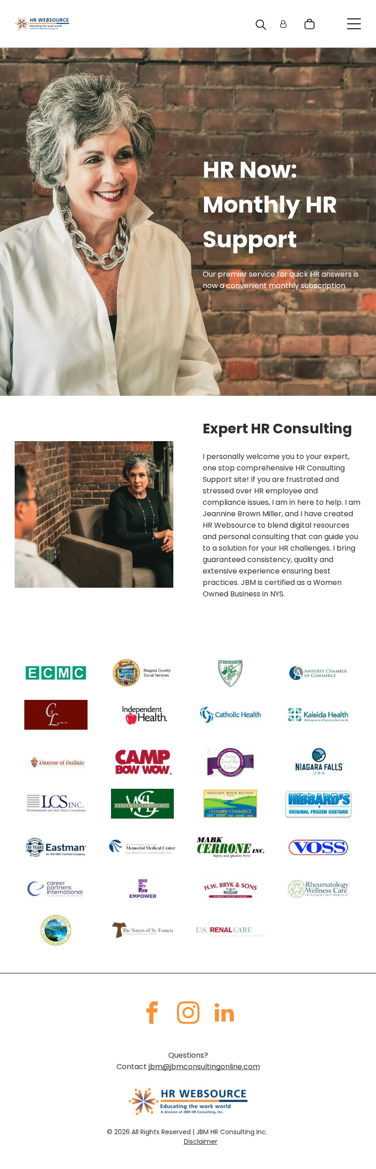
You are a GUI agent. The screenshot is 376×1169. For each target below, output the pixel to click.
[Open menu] (354, 24)
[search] (260, 26)
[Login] (283, 24)
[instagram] (188, 1014)
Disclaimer (200, 1141)
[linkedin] (224, 1014)
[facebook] (152, 1014)
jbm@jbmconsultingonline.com (204, 1066)
